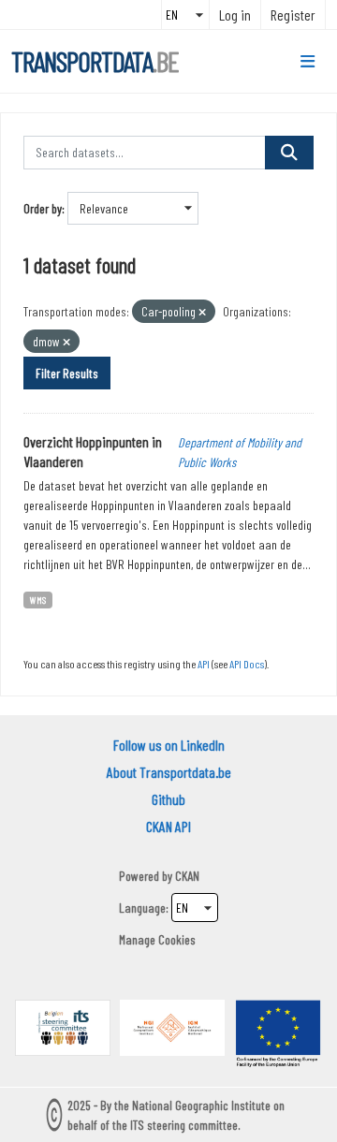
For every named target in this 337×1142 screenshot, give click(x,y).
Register (293, 14)
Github (168, 799)
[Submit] (289, 152)
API (204, 663)
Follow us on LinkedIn (169, 745)
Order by (42, 208)
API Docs (246, 663)
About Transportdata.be (169, 772)
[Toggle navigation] (307, 62)
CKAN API (168, 826)
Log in (235, 14)
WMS (38, 599)
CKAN (187, 876)
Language (142, 907)
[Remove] (202, 312)
